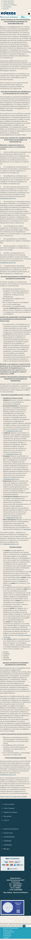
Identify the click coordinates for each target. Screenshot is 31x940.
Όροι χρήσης (7, 7)
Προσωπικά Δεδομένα (20, 892)
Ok (24, 926)
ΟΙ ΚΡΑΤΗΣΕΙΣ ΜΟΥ (9, 837)
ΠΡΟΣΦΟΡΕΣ (7, 841)
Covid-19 (5, 9)
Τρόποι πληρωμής (8, 3)
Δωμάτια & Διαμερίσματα (11, 829)
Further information (16, 926)
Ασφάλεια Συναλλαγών (10, 5)
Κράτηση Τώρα (8, 833)
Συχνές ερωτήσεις (8, 1)
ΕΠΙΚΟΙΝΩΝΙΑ (8, 845)
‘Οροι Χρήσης (7, 892)
